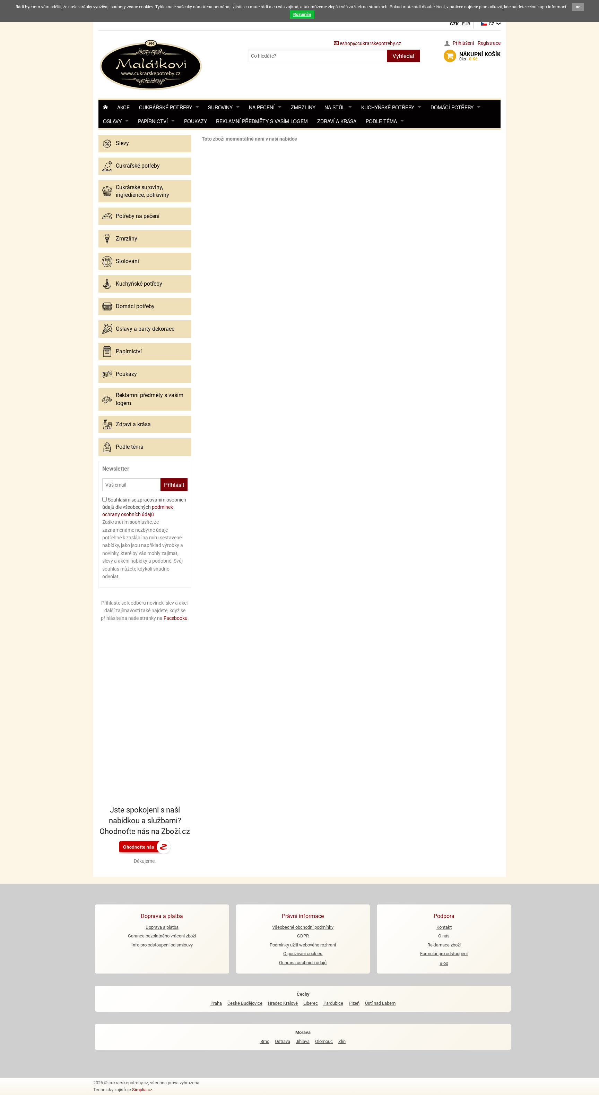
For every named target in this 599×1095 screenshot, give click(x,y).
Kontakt (444, 927)
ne (578, 7)
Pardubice (333, 1003)
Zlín (342, 1041)
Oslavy (112, 121)
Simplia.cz (142, 1089)
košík (480, 56)
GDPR (303, 935)
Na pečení (262, 107)
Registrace (489, 43)
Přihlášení (463, 43)
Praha (216, 1003)
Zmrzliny (303, 107)
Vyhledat (403, 56)
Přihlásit (174, 485)
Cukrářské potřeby (165, 107)
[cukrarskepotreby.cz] (151, 64)
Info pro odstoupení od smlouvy (162, 944)
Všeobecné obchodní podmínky (302, 927)
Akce (123, 107)
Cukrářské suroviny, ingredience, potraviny (142, 191)
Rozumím (302, 14)
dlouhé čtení (433, 7)
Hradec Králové (283, 1003)
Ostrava (282, 1041)
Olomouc (324, 1041)
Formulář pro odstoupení (444, 953)
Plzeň (354, 1003)
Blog (444, 963)
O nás (444, 935)
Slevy (122, 143)
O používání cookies (302, 953)
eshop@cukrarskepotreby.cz (370, 43)
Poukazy (195, 121)
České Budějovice (244, 1003)
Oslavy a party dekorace (145, 329)
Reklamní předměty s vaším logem (262, 121)
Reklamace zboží (444, 944)
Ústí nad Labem (380, 1003)
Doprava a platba (162, 927)
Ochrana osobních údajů (303, 962)
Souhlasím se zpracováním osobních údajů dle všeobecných (144, 507)
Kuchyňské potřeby (387, 107)
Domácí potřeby (452, 107)
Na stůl (334, 107)
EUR (466, 23)
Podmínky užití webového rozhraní (303, 944)
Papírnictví (153, 121)
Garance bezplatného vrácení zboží (162, 935)
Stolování (127, 261)
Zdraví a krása (336, 121)
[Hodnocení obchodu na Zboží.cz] (145, 846)
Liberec (310, 1003)
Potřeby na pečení (137, 216)
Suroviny (220, 107)
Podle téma (381, 121)
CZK (454, 23)
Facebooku (176, 618)
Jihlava (303, 1041)
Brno (264, 1041)
